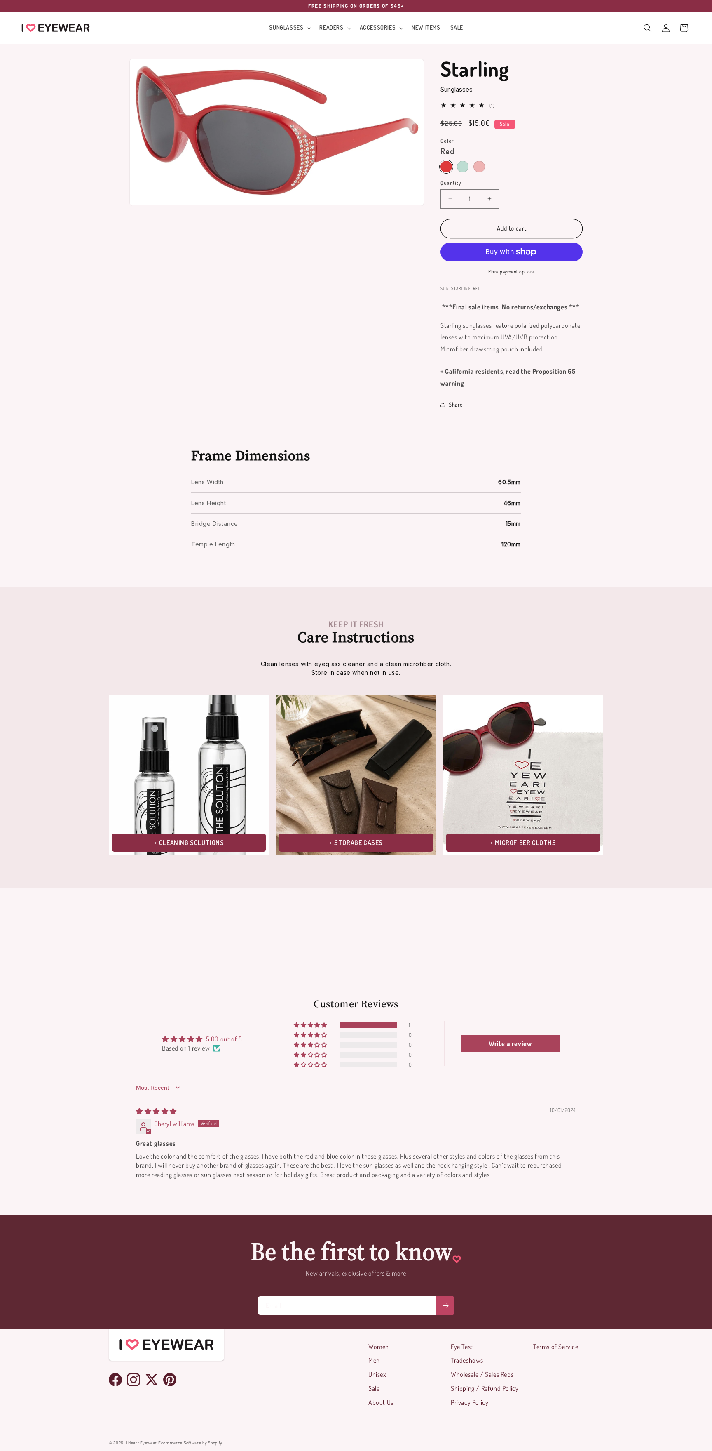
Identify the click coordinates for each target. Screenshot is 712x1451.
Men (374, 1360)
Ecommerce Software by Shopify (190, 1443)
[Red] (446, 166)
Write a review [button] (510, 1043)
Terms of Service (555, 1347)
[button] (289, 27)
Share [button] (456, 404)
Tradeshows (467, 1360)
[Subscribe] (445, 1305)
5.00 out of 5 (224, 1039)
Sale (373, 1388)
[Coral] (479, 166)
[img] (156, 1111)
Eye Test (462, 1347)
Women (378, 1347)
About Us (380, 1402)
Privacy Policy (469, 1402)
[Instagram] (133, 1379)
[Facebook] (115, 1379)
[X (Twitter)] (151, 1379)
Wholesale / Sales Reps (482, 1374)
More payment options (511, 272)
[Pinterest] (169, 1379)
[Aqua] (462, 166)
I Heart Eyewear (141, 1443)
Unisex (377, 1374)
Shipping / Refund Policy (484, 1388)
